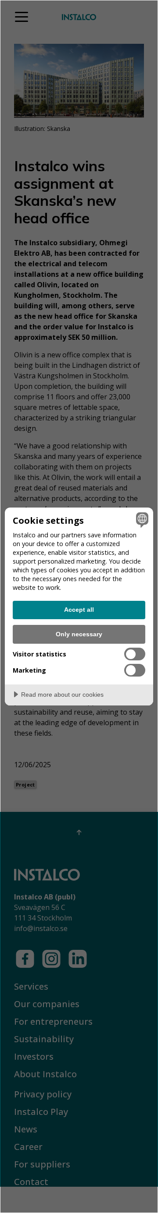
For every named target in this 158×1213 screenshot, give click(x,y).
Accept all (79, 609)
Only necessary (79, 634)
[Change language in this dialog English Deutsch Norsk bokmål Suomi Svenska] (141, 520)
